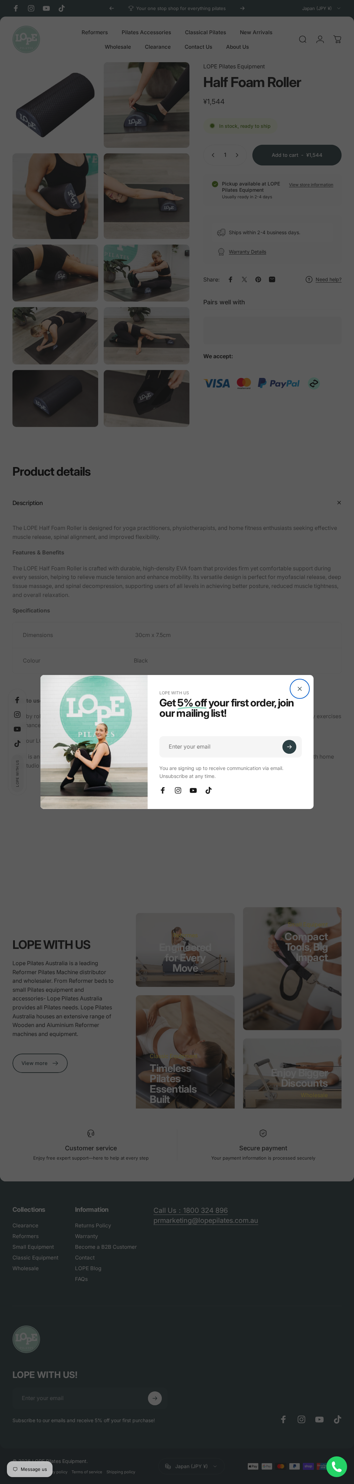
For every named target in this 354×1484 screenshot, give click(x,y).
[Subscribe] (289, 747)
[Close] (299, 689)
